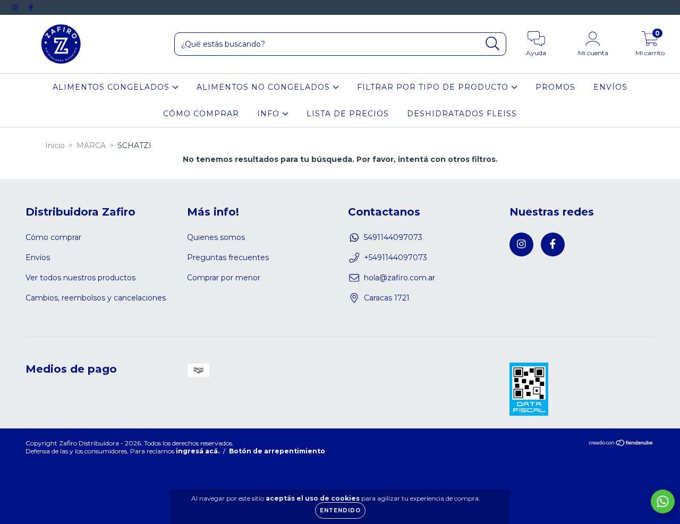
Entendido (340, 510)
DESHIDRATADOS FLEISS (462, 113)
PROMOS (555, 87)
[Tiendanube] (621, 444)
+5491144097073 (395, 257)
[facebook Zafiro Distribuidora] (31, 7)
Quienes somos (216, 237)
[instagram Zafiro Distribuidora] (16, 7)
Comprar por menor (223, 277)
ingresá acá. (197, 451)
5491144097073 (393, 237)
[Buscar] (492, 43)
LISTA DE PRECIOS (348, 113)
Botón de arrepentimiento (277, 451)
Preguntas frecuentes (228, 257)
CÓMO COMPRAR (201, 113)
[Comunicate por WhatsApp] (663, 501)
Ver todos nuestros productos (80, 277)
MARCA (91, 145)
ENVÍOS (610, 87)
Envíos (38, 257)
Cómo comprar (53, 237)
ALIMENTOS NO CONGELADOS (265, 87)
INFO (269, 113)
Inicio (55, 145)
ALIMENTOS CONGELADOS (112, 87)
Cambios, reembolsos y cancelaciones (96, 298)
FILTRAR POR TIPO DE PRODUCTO (434, 87)
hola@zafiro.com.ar (399, 277)
